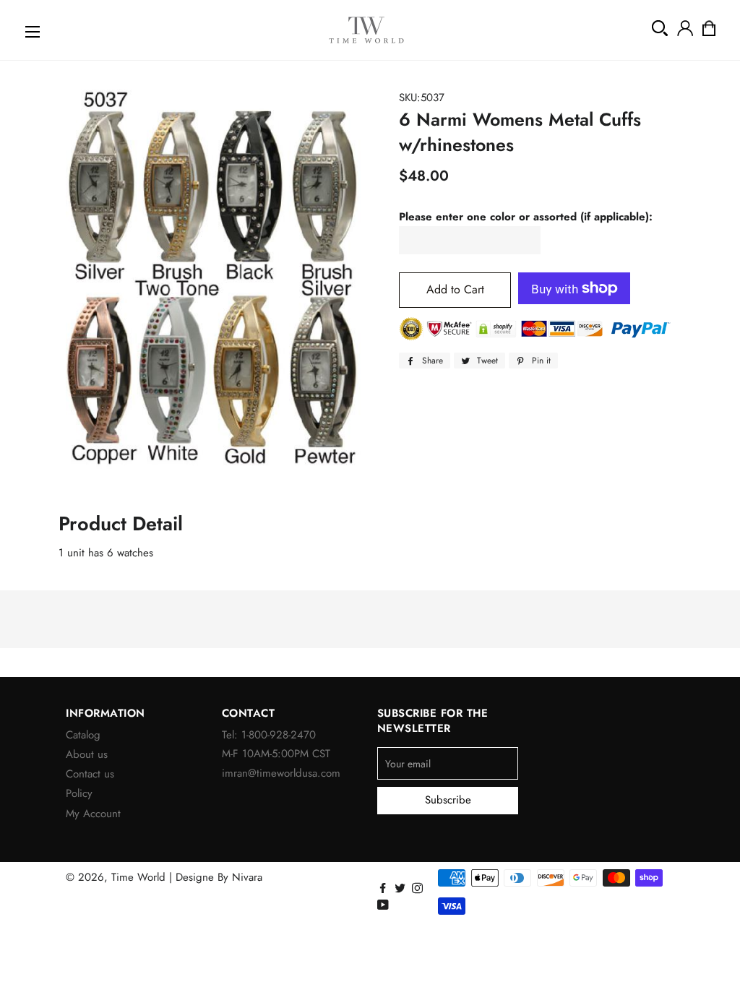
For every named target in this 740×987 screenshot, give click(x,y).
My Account (93, 814)
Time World (138, 877)
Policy (79, 793)
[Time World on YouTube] (384, 905)
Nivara (247, 877)
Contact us (90, 774)
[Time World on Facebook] (384, 889)
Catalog (83, 735)
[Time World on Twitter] (401, 889)
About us (87, 754)
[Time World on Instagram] (419, 889)
